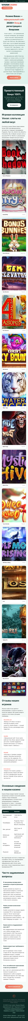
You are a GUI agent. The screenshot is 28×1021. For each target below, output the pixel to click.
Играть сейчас (14, 77)
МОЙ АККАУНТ (7, 7)
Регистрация (22, 1)
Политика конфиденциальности (14, 1009)
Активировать (14, 105)
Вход (17, 1)
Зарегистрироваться (14, 986)
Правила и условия (9, 1010)
